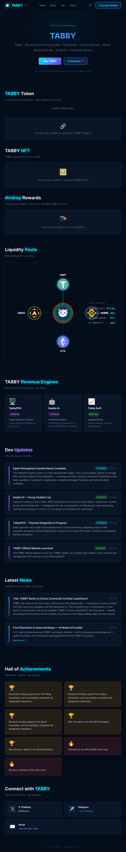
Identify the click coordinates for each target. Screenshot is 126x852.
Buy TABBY (50, 61)
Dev (63, 5)
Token (42, 5)
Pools (53, 5)
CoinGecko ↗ (76, 61)
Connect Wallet (108, 5)
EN (90, 5)
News (73, 5)
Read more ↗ (19, 640)
